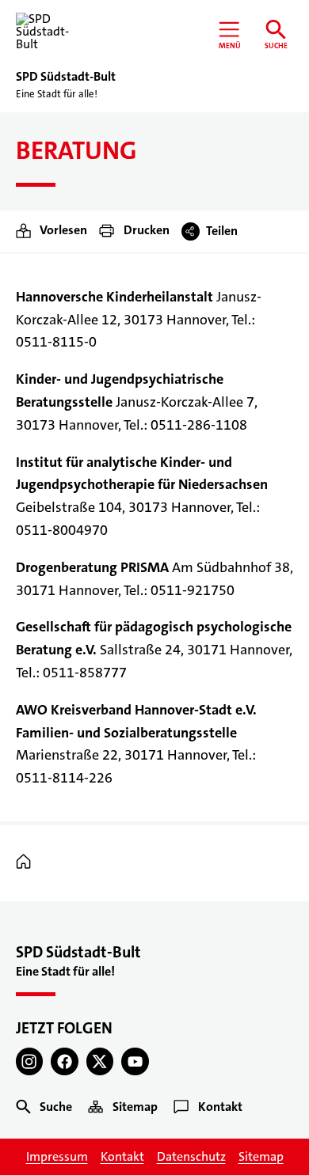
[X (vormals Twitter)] (100, 1061)
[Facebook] (64, 1061)
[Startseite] (27, 862)
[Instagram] (30, 1061)
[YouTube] (135, 1061)
